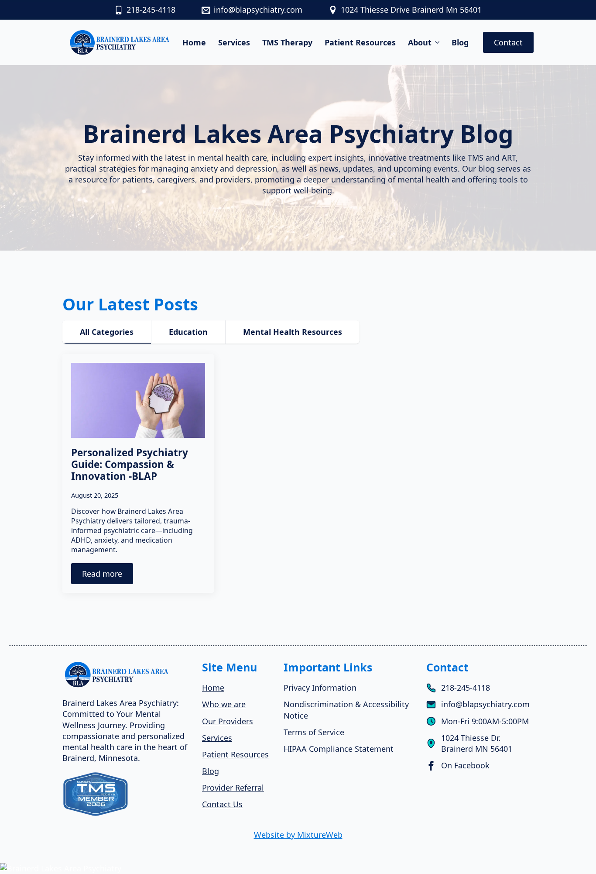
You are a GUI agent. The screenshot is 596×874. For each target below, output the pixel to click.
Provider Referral (233, 787)
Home (194, 42)
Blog (460, 42)
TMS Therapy (287, 42)
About (420, 42)
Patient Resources (360, 42)
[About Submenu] (438, 42)
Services (234, 42)
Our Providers (227, 721)
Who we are (224, 704)
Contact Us (222, 804)
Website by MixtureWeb (298, 834)
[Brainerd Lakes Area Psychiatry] (298, 868)
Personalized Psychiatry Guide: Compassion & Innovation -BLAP (129, 464)
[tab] (106, 332)
